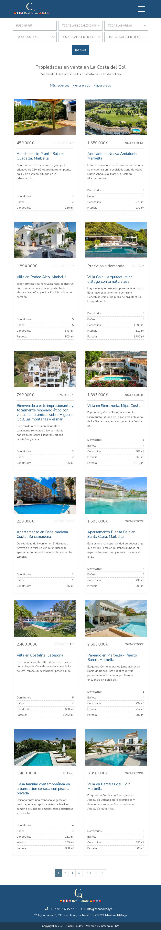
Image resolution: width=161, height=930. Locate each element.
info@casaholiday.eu (100, 909)
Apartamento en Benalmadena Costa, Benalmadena (42, 534)
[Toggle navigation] (141, 9)
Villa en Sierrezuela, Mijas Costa (113, 405)
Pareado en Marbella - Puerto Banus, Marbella (112, 657)
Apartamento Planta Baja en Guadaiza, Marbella (41, 156)
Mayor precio (102, 85)
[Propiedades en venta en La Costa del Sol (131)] (102, 873)
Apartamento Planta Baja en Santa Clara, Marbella (111, 534)
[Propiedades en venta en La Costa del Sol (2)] (96, 873)
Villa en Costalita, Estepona (40, 655)
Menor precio (81, 85)
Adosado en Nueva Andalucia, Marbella (112, 156)
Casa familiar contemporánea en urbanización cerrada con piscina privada (43, 789)
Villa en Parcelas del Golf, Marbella (109, 786)
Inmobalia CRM (110, 926)
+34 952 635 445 (64, 909)
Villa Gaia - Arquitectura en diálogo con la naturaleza (110, 279)
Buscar (80, 50)
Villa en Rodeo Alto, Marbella (42, 277)
